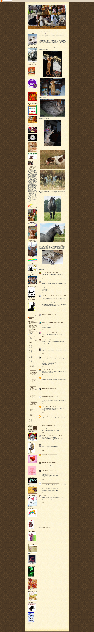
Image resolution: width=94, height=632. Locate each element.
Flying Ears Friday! (32, 380)
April (30, 414)
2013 (30, 360)
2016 (30, 356)
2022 (30, 348)
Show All (36, 340)
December (31, 362)
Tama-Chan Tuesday (33, 395)
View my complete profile (31, 202)
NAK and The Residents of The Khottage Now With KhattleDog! (53, 295)
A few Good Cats (31, 321)
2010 (30, 420)
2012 (30, 361)
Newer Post (41, 524)
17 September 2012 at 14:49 (51, 348)
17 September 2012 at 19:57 (50, 425)
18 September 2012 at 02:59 (54, 483)
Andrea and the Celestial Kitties (47, 444)
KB (42, 377)
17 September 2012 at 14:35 (52, 332)
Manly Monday (32, 396)
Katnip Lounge (44, 454)
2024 (30, 346)
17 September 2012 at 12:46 (53, 272)
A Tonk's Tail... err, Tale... (33, 325)
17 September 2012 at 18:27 (50, 416)
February (31, 416)
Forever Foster (44, 332)
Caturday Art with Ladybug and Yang (33, 337)
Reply (43, 278)
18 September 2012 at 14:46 (51, 495)
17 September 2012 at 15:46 (48, 377)
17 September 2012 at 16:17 (53, 396)
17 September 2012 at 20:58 (58, 435)
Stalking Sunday (32, 397)
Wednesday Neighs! (32, 382)
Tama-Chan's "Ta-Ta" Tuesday (33, 384)
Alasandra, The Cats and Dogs (47, 322)
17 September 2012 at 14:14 (52, 314)
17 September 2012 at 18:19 (55, 406)
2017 (30, 355)
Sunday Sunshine (32, 406)
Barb (43, 339)
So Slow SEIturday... (33, 379)
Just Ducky (44, 462)
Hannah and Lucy (45, 357)
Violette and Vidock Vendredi (33, 371)
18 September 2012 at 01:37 (53, 470)
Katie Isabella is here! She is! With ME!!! (33, 332)
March (31, 415)
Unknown (43, 416)
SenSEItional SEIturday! (33, 389)
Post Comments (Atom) (47, 527)
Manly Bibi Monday (33, 376)
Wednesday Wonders (33, 403)
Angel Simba (44, 314)
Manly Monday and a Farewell (33, 387)
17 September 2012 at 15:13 (53, 357)
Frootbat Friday (32, 399)
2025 (30, 345)
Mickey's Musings (45, 470)
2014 (30, 358)
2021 (30, 350)
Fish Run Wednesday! (33, 373)
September (31, 366)
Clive (43, 281)
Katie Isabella (44, 388)
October (31, 365)
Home (53, 524)
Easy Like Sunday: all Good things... (33, 323)
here (41, 41)
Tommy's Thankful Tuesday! (32, 375)
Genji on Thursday (32, 381)
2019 (30, 352)
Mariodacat (44, 348)
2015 (30, 357)
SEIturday (31, 368)
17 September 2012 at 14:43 (49, 339)
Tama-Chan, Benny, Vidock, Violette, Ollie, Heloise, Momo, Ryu (33, 168)
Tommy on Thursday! (33, 392)
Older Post (64, 524)
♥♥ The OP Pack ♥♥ (45, 483)
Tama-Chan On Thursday (33, 372)
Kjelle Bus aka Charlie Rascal (47, 435)
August (31, 409)
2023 (30, 347)
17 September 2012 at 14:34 (58, 322)
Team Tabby (44, 495)
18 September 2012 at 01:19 (51, 462)
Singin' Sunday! (32, 388)
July (30, 410)
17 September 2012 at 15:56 (52, 388)
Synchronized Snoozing (32, 319)
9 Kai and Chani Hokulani (31, 318)
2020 (30, 351)
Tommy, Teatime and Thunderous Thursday (33, 402)
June (30, 411)
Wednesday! (31, 394)
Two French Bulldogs (45, 406)
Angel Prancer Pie (45, 369)
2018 (30, 353)
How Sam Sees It (45, 272)
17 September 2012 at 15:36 (54, 369)
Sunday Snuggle (32, 367)
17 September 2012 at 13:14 (49, 281)
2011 (30, 419)
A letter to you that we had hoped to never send (33, 327)
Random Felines (45, 396)
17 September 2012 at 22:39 (52, 454)
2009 (30, 421)
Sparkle (43, 425)
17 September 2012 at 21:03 (58, 444)
